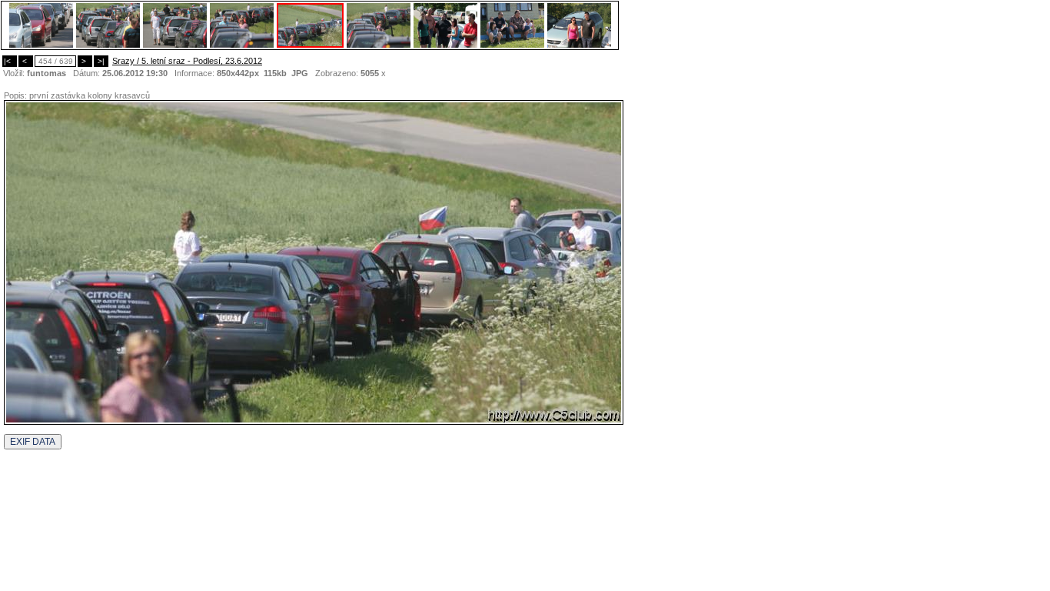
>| (101, 61)
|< (9, 61)
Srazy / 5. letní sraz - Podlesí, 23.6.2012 (187, 60)
